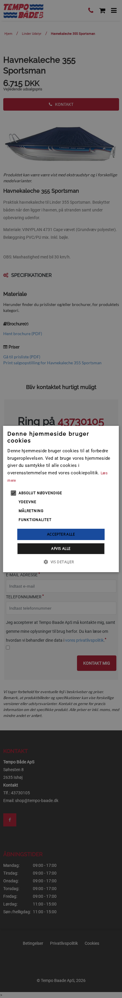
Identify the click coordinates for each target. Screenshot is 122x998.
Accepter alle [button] (61, 534)
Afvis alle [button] (60, 548)
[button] (61, 562)
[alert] (61, 499)
